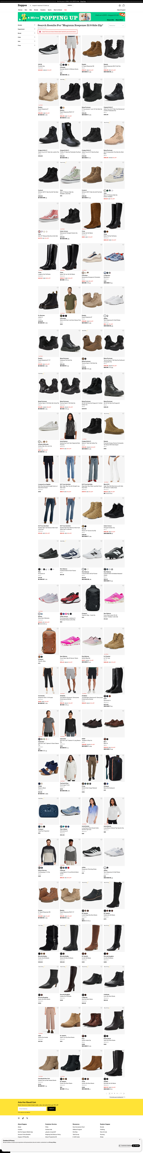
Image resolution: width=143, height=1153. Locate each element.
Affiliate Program (77, 1129)
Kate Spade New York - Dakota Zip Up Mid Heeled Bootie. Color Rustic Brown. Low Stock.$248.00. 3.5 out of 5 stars (48, 1069)
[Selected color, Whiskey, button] (39, 657)
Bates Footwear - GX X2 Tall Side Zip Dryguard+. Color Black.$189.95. (114, 391)
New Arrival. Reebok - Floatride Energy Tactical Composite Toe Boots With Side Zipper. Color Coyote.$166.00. (114, 432)
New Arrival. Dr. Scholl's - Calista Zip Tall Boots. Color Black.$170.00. (114, 901)
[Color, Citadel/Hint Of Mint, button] (42, 614)
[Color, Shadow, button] (90, 784)
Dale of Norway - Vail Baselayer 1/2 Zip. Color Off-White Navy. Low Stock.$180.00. (48, 858)
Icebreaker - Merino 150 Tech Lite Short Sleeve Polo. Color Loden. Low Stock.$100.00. (70, 306)
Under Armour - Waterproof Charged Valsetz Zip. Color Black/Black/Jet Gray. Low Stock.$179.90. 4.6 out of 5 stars (70, 221)
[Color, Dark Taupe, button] (85, 911)
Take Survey (76, 1134)
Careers (20, 1129)
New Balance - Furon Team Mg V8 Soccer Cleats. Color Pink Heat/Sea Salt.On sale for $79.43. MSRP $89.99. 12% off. (70, 645)
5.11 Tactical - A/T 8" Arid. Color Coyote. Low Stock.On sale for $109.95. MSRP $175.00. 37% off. (114, 645)
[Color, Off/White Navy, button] (42, 868)
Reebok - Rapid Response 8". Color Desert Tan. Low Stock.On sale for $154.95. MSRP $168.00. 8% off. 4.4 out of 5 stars (48, 98)
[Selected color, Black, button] (61, 107)
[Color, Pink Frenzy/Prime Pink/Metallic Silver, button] (66, 614)
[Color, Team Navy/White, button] (107, 569)
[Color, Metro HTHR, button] (42, 739)
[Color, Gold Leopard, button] (44, 442)
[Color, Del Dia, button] (42, 657)
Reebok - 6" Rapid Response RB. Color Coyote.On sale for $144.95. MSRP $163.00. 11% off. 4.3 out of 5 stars (48, 901)
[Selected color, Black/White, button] (105, 569)
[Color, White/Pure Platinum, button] (49, 569)
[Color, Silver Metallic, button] (42, 442)
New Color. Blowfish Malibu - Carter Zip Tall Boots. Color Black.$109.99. (48, 943)
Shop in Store (119, 19)
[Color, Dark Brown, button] (66, 1079)
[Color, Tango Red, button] (68, 868)
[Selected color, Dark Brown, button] (105, 1036)
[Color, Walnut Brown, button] (112, 911)
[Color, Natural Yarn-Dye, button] (42, 784)
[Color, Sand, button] (46, 442)
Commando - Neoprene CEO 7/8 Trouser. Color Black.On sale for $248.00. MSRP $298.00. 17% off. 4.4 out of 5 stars (48, 687)
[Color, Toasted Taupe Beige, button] (63, 1079)
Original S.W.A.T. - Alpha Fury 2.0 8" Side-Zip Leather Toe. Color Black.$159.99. (48, 140)
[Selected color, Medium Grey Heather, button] (61, 868)
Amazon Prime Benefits (24, 1134)
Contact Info (48, 1129)
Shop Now (83, 1)
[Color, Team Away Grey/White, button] (88, 569)
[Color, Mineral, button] (42, 826)
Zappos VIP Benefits (23, 1137)
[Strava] (27, 1118)
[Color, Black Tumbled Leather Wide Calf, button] (107, 1079)
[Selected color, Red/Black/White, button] (61, 614)
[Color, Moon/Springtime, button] (110, 273)
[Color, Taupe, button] (42, 953)
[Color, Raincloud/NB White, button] (112, 569)
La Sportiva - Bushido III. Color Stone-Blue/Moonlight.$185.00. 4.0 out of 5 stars (114, 263)
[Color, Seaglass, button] (44, 739)
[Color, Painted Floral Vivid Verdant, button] (107, 190)
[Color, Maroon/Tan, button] (66, 826)
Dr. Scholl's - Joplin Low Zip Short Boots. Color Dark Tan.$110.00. (70, 1026)
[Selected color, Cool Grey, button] (61, 65)
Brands (102, 1127)
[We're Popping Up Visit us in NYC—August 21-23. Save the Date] (71, 16)
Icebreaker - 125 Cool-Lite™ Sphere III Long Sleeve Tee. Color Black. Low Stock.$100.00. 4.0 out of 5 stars (70, 730)
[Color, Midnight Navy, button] (63, 316)
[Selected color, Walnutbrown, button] (83, 953)
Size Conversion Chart (79, 1127)
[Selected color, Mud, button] (83, 784)
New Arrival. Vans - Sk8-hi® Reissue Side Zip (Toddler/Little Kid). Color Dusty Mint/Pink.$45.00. (70, 180)
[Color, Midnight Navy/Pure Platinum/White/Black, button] (42, 569)
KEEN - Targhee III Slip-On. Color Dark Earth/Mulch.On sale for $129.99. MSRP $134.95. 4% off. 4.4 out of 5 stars (92, 730)
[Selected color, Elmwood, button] (83, 1079)
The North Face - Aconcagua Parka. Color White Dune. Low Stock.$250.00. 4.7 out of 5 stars (70, 774)
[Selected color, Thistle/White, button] (39, 614)
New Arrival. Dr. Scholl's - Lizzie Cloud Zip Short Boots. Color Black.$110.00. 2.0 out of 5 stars (92, 901)
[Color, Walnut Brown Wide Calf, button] (107, 911)
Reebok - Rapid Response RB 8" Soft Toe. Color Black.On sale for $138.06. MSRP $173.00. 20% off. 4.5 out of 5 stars (114, 55)
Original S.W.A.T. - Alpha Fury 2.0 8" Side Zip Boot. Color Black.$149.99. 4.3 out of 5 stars (92, 140)
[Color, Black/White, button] (85, 569)
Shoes (101, 1137)
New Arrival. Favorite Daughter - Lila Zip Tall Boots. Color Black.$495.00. (114, 943)
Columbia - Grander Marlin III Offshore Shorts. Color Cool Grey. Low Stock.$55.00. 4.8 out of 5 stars (70, 55)
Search (70, 5)
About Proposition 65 (51, 1137)
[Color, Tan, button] (63, 107)
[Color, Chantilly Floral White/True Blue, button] (44, 231)
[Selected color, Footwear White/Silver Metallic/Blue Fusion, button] (105, 868)
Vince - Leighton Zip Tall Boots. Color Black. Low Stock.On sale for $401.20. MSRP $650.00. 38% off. (48, 263)
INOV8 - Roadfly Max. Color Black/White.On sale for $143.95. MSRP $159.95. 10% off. (48, 55)
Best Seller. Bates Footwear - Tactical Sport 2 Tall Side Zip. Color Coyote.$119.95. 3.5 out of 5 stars (92, 349)
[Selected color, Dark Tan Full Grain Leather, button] (105, 739)
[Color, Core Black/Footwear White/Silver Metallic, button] (107, 868)
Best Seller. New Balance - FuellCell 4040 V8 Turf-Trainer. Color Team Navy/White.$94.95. (70, 561)
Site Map (75, 1132)
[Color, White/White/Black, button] (110, 569)
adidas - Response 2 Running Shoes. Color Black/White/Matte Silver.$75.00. (92, 858)
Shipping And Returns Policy (53, 1134)
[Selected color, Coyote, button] (83, 359)
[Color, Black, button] (66, 65)
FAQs (46, 1127)
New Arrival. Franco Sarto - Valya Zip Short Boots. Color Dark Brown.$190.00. (114, 1026)
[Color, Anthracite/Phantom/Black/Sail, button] (44, 569)
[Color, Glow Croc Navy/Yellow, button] (110, 190)
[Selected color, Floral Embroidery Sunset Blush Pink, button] (39, 231)
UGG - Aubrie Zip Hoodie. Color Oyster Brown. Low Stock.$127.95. (48, 1026)
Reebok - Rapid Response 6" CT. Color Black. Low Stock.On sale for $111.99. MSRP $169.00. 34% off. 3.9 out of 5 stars (48, 349)
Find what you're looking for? (116, 1097)
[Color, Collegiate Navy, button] (63, 65)
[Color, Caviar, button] (63, 868)
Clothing (102, 1129)
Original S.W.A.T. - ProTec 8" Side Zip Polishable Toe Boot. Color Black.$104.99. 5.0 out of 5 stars (70, 140)
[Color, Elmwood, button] (107, 231)
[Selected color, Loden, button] (61, 316)
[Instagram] (18, 1118)
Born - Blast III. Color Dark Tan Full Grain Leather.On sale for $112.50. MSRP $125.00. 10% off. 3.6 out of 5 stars (114, 730)
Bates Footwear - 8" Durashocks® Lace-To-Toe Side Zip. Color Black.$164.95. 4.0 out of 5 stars (92, 98)
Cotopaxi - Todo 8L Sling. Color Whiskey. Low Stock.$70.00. (48, 645)
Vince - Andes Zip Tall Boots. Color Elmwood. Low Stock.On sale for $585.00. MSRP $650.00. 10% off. (92, 221)
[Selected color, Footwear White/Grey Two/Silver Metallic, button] (105, 316)
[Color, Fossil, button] (68, 65)
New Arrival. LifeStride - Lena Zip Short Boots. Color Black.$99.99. (114, 984)
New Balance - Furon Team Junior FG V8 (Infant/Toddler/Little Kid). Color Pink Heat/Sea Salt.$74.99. (114, 604)
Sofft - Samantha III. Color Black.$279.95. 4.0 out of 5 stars (114, 687)
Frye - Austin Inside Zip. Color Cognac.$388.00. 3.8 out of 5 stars (92, 1026)
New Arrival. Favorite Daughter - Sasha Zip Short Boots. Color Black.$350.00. (48, 984)
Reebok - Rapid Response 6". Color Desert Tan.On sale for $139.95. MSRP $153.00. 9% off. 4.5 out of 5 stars (92, 306)
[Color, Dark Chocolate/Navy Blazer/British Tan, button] (88, 273)
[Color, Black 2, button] (85, 1036)
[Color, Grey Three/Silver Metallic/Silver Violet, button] (107, 316)
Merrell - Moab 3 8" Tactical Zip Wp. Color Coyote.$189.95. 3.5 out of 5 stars (92, 517)
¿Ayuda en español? (50, 1132)
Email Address (23, 1108)
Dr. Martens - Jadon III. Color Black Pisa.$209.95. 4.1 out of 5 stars (48, 306)
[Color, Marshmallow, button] (42, 231)
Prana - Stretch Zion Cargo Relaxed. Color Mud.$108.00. (92, 774)
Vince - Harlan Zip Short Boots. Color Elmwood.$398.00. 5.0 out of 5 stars (92, 1069)
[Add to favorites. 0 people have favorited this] (57, 36)
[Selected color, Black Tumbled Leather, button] (105, 1079)
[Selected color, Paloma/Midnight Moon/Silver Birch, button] (83, 273)
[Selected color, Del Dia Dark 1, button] (105, 784)
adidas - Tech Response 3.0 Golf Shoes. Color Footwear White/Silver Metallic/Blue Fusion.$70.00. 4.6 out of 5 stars (114, 858)
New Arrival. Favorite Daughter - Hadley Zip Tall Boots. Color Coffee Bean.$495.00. (70, 984)
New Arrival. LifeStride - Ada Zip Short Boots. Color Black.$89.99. (92, 984)
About (19, 1127)
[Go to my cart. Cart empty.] (123, 5)
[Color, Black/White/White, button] (71, 614)
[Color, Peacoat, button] (66, 868)
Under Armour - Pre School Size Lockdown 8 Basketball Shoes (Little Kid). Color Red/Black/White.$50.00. (70, 604)
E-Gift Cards (76, 1137)
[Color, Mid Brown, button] (88, 911)
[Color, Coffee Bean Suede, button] (42, 995)
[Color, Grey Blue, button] (85, 784)
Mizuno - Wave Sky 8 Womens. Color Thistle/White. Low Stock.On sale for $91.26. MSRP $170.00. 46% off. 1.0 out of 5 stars (48, 604)
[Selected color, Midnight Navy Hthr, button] (39, 739)
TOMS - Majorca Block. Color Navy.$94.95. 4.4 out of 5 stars (48, 774)
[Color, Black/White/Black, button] (51, 569)
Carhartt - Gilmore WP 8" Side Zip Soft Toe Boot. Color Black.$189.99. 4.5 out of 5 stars (48, 180)
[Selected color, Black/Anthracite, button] (39, 569)
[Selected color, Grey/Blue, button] (61, 826)
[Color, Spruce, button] (88, 784)
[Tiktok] (23, 1118)
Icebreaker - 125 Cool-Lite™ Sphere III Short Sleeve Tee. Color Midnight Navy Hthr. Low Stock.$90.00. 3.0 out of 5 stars (48, 730)
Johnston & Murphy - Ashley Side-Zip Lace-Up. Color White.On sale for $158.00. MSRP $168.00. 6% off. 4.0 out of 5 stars (48, 432)
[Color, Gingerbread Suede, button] (107, 953)
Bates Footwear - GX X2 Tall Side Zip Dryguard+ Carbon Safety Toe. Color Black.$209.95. (92, 391)
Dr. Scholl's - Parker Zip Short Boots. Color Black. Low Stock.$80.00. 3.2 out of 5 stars (70, 1069)
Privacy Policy (52, 1142)
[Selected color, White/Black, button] (83, 569)
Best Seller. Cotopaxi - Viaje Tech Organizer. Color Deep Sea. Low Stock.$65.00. (48, 816)
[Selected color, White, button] (39, 442)
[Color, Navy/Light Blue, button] (68, 826)
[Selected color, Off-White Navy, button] (39, 868)
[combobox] (47, 5)
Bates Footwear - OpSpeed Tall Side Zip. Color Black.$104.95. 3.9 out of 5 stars (70, 349)
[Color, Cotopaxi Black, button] (44, 826)
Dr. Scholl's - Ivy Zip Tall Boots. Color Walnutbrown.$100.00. (92, 943)
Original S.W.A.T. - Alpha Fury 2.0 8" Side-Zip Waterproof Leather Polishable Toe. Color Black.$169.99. (114, 98)
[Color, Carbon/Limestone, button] (107, 273)
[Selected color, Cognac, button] (83, 1036)
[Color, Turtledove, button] (46, 231)
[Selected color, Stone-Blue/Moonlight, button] (105, 273)
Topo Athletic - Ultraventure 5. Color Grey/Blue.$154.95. (70, 816)
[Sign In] (120, 5)
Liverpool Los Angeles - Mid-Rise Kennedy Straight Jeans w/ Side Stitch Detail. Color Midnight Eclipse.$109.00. (48, 474)
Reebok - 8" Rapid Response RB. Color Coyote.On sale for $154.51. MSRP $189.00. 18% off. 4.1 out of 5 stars (92, 55)
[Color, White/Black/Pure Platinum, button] (46, 569)
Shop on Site (110, 19)
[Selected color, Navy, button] (39, 784)
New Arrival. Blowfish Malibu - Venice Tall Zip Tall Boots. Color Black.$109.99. (70, 943)
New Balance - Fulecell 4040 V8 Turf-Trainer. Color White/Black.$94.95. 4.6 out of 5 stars (92, 561)
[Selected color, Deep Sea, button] (39, 826)
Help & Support (121, 10)
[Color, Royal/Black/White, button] (63, 614)
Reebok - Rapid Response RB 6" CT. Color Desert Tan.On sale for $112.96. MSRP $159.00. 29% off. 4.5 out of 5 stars (70, 901)
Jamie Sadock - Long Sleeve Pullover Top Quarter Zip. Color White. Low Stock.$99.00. (114, 816)
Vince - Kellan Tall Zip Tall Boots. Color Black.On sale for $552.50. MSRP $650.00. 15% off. (114, 221)
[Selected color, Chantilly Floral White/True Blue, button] (105, 190)
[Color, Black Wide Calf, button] (110, 911)
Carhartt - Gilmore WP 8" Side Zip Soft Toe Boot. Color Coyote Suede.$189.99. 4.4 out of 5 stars (92, 180)
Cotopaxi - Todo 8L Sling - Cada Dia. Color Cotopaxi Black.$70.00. (92, 604)
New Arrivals (103, 1132)
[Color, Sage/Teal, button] (63, 826)
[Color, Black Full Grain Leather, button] (107, 739)
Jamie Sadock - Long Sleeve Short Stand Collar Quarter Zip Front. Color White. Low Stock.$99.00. (92, 816)
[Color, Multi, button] (112, 190)
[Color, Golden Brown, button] (110, 696)
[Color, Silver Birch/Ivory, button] (85, 273)
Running (102, 1134)
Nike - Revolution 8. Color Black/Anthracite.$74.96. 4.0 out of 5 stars (48, 561)
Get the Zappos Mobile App (25, 1132)
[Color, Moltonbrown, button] (88, 1079)
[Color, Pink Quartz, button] (46, 739)
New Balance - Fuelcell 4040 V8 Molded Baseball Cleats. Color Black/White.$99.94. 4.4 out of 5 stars (114, 561)
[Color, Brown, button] (63, 953)
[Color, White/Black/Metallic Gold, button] (68, 614)
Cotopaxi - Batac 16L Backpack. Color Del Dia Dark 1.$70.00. (114, 774)
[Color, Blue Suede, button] (107, 696)
